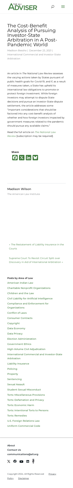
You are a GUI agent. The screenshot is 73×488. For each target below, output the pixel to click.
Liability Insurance (18, 363)
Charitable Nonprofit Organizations (28, 288)
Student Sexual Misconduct (24, 389)
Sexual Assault (16, 384)
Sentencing (14, 379)
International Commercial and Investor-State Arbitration (34, 56)
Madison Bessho (17, 50)
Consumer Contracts (19, 318)
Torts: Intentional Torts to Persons (27, 410)
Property (12, 373)
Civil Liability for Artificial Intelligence (30, 298)
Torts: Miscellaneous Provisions (26, 394)
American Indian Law (20, 282)
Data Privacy (15, 333)
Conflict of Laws (17, 312)
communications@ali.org (22, 454)
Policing (12, 368)
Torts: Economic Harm (20, 405)
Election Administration (21, 338)
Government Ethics (19, 344)
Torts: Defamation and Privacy (25, 399)
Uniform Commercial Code (23, 425)
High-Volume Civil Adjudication (26, 349)
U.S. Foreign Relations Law (23, 420)
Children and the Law (20, 293)
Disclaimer (23, 478)
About (11, 445)
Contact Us (14, 449)
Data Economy (16, 328)
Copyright (13, 323)
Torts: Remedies (17, 415)
